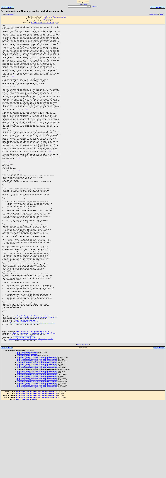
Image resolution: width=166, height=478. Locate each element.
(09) (41, 340)
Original (161, 14)
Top (80, 4)
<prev (3, 7)
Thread (157, 7)
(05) (19, 158)
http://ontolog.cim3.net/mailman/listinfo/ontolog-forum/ (36, 317)
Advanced (94, 6)
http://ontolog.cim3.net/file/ (25, 320)
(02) (27, 109)
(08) (7, 326)
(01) (13, 76)
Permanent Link (154, 14)
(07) (19, 170)
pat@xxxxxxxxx (47, 19)
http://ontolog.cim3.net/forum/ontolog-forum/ (34, 316)
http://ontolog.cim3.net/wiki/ (27, 321)
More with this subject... (83, 344)
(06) (9, 161)
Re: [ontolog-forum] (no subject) (27, 352)
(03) (13, 128)
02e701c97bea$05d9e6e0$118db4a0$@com (44, 23)
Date (7, 7)
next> (11, 7)
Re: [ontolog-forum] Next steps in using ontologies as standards (37, 357)
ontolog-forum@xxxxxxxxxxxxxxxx (55, 17)
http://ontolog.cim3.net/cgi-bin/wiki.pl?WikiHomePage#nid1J (32, 323)
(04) (50, 151)
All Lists (84, 4)
